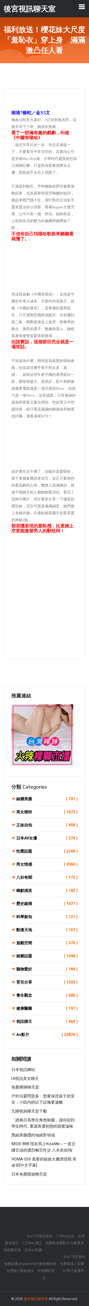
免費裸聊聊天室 (25, 1087)
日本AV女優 (47, 838)
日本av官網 (33, 1250)
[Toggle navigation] (81, 6)
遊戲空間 (47, 943)
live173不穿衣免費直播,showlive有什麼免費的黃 (45, 1260)
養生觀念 (47, 995)
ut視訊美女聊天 (25, 1078)
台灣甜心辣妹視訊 (20, 1271)
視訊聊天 (47, 1021)
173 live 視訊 (32, 1243)
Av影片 (47, 1034)
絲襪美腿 (47, 798)
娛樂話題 (47, 956)
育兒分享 (47, 982)
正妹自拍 (47, 825)
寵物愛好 (47, 969)
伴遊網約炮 (46, 1271)
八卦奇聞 (47, 877)
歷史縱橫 (47, 903)
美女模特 (47, 812)
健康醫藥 (47, 1008)
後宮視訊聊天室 (36, 1299)
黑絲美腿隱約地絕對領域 (33, 1135)
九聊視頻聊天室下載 (29, 1111)
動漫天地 (47, 929)
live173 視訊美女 (40, 1236)
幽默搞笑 (47, 890)
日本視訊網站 (23, 1069)
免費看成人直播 (72, 1264)
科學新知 (47, 916)
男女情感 (47, 864)
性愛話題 (47, 851)
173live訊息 (65, 1236)
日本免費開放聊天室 (29, 1174)
